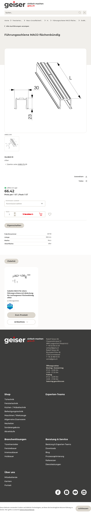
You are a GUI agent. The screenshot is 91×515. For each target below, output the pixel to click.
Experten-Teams (55, 394)
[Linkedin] (84, 492)
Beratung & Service (57, 439)
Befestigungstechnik (13, 411)
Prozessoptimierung (55, 456)
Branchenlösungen (15, 439)
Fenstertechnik (17, 20)
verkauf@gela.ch (52, 348)
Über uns (9, 472)
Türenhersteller (11, 444)
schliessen (83, 508)
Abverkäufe (9, 431)
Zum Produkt (21, 315)
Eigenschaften (14, 225)
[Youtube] (75, 492)
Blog (48, 452)
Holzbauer (9, 456)
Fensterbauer (10, 448)
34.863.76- (21, 164)
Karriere (8, 481)
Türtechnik (9, 399)
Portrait (7, 485)
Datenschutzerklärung (27, 510)
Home (6, 20)
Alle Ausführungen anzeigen (17, 26)
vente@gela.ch (51, 359)
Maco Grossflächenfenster (34, 20)
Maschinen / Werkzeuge (15, 415)
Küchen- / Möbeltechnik (15, 407)
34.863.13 (84, 20)
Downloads (51, 448)
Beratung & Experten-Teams (58, 444)
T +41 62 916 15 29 (53, 345)
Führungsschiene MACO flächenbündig (65, 20)
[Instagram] (66, 492)
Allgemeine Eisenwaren (15, 419)
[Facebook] (58, 492)
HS (48, 20)
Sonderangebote (12, 427)
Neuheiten (9, 423)
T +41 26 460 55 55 (53, 357)
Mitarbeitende (10, 477)
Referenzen (51, 460)
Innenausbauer (11, 452)
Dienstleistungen (53, 464)
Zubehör (11, 261)
